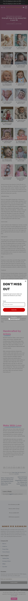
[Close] (25, 281)
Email (4, 301)
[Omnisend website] (14, 318)
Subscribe (14, 309)
